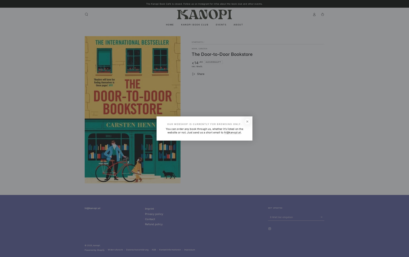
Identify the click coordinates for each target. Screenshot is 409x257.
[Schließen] (247, 121)
